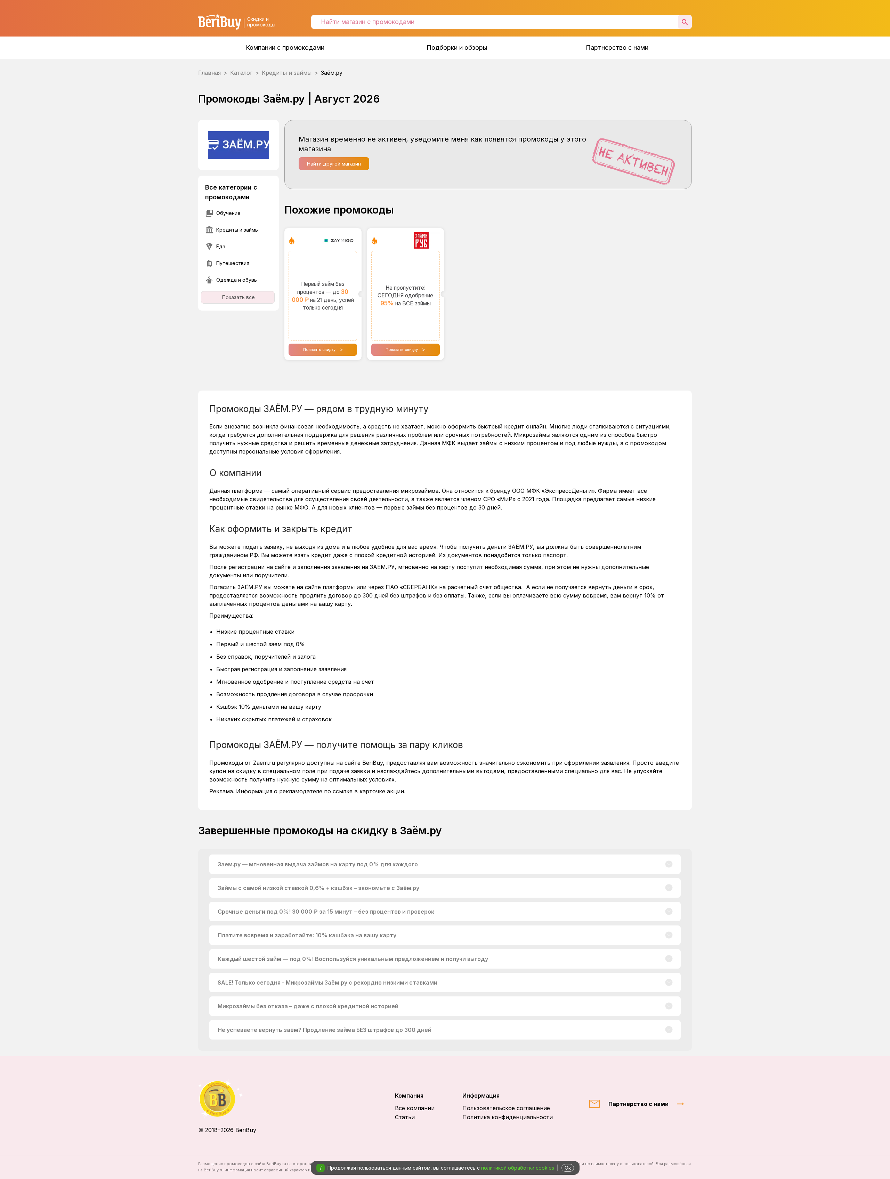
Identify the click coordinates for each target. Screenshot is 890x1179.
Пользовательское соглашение (506, 1108)
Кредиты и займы (287, 72)
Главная (209, 72)
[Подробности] (669, 864)
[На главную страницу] (227, 1098)
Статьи (405, 1117)
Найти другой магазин (334, 164)
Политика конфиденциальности (507, 1117)
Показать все (238, 297)
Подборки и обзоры (457, 47)
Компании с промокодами (285, 47)
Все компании (415, 1108)
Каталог (241, 72)
